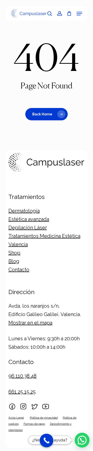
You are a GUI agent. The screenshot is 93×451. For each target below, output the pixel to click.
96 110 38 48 (22, 376)
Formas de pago (34, 424)
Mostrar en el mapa (30, 323)
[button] (79, 13)
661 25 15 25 (22, 392)
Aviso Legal (16, 417)
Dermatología (24, 211)
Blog (13, 261)
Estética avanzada (28, 219)
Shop (14, 253)
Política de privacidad (44, 417)
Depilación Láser (27, 228)
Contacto (18, 270)
